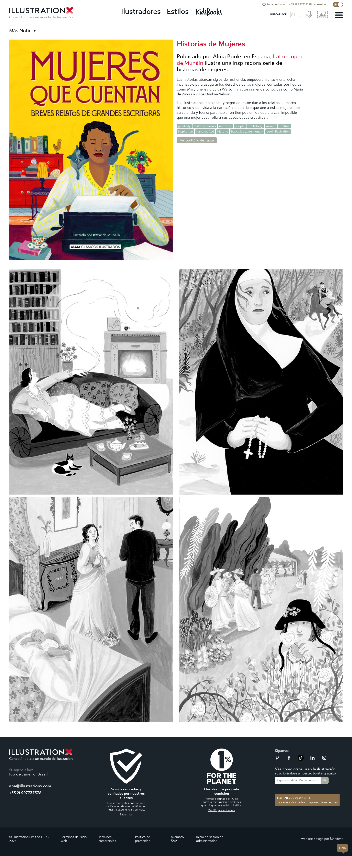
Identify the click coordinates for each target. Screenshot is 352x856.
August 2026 (294, 798)
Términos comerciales (107, 839)
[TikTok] (301, 760)
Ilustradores (141, 11)
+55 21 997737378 (300, 4)
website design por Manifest (322, 839)
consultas (320, 4)
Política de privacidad (142, 839)
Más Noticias (23, 30)
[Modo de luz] (338, 4)
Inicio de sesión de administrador (209, 839)
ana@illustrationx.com (30, 786)
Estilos (178, 11)
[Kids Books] (209, 11)
